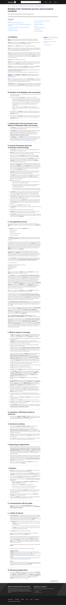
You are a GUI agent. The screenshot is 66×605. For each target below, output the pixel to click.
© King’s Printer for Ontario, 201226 (14, 601)
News (27, 599)
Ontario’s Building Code (47, 44)
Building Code (31, 5)
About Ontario (10, 599)
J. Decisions (36, 26)
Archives (22, 599)
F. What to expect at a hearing (13, 30)
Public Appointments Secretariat (29, 140)
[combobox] (31, 2)
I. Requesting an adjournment (39, 24)
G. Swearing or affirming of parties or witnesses (42, 20)
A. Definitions (10, 20)
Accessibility (17, 599)
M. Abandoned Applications (38, 31)
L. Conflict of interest (37, 29)
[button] (39, 2)
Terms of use (37, 599)
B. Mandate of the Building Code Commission (15, 22)
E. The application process (12, 28)
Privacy (31, 599)
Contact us (37, 591)
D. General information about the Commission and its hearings (18, 27)
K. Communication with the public (39, 27)
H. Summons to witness (38, 22)
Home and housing (15, 5)
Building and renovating (24, 5)
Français (45, 2)
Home (9, 5)
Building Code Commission (40, 5)
